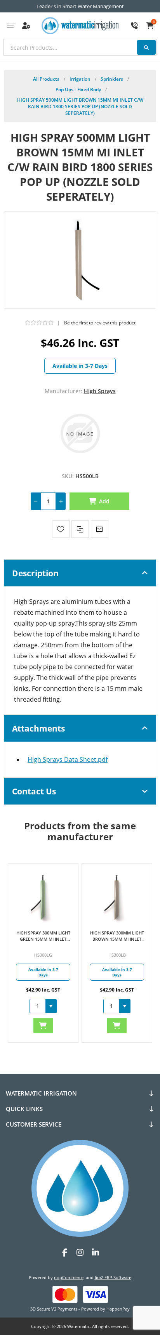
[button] (50, 1006)
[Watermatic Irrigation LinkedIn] (95, 1252)
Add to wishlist (61, 529)
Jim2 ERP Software (113, 1277)
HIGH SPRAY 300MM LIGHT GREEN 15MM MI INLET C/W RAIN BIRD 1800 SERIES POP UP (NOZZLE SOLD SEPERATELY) (43, 936)
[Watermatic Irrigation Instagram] (80, 1252)
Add (104, 501)
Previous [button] (71, 850)
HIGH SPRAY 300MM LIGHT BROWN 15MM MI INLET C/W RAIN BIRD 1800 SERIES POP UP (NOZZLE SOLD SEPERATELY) (117, 936)
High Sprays (100, 391)
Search (146, 47)
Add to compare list (80, 529)
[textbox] (80, 47)
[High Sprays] (80, 433)
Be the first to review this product (100, 322)
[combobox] (37, 1006)
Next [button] (88, 850)
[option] (43, 953)
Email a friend (99, 529)
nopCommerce (68, 1277)
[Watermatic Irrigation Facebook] (64, 1252)
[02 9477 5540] (134, 25)
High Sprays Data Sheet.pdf (68, 759)
